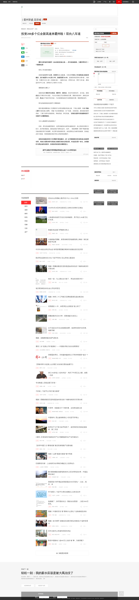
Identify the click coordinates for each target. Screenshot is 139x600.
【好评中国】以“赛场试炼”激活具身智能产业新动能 (54, 445)
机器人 (41, 449)
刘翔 (53, 309)
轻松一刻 (61, 282)
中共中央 (45, 253)
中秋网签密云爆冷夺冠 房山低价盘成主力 (104, 119)
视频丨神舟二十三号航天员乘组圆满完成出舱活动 (66, 297)
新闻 (50, 201)
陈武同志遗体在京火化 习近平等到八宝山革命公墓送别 (55, 258)
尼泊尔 (53, 201)
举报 (87, 37)
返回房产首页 (41, 585)
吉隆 (57, 271)
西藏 (56, 319)
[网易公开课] (99, 1)
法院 (53, 333)
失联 (57, 233)
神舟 (57, 300)
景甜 (53, 487)
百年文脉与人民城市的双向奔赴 (59, 531)
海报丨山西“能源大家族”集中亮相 (60, 454)
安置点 (53, 526)
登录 (119, 1)
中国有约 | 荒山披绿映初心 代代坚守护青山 (63, 417)
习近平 (41, 253)
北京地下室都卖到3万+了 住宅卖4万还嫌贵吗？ (105, 122)
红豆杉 (53, 222)
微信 (26, 52)
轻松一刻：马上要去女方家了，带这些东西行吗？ (66, 279)
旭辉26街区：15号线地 (99, 148)
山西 (57, 457)
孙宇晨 (56, 506)
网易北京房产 (30, 29)
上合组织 (42, 467)
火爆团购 (114, 33)
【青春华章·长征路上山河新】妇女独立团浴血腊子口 (54, 364)
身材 (53, 282)
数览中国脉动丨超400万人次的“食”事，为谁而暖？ (66, 540)
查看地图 (74, 50)
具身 (44, 449)
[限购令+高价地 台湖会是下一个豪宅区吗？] (112, 194)
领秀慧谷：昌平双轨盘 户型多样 (102, 161)
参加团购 (44, 23)
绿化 (53, 421)
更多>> (114, 172)
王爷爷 (53, 377)
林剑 (53, 211)
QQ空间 (27, 56)
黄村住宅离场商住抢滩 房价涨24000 (99, 203)
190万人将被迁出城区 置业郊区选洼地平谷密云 (105, 107)
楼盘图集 (100, 71)
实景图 (106, 87)
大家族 (53, 457)
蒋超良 (53, 244)
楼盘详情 (57, 56)
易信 (26, 48)
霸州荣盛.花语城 (45, 43)
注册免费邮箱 (125, 1)
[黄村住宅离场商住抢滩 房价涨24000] (99, 194)
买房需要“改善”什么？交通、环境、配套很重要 (105, 128)
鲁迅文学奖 (57, 534)
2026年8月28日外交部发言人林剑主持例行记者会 (65, 208)
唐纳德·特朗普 (55, 358)
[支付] (110, 1)
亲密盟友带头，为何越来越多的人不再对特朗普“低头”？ (68, 355)
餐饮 (53, 544)
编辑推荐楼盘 (97, 172)
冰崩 (41, 341)
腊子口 (41, 367)
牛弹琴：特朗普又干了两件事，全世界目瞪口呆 (65, 408)
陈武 (41, 261)
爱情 (56, 487)
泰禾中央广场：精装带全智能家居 (102, 152)
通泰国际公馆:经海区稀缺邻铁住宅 (102, 163)
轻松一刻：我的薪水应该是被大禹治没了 (47, 573)
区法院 (56, 333)
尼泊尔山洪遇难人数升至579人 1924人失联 (63, 198)
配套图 (109, 87)
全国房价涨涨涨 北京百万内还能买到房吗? (104, 110)
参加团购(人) (70, 56)
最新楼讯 (37, 23)
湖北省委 (57, 244)
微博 (26, 61)
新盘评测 (96, 137)
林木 (56, 421)
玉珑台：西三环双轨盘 (112, 148)
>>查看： (96, 87)
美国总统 (61, 411)
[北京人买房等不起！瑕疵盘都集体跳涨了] (99, 182)
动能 (56, 515)
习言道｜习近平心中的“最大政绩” (48, 391)
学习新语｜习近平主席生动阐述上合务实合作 (64, 492)
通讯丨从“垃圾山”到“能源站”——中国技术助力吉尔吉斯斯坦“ (58, 346)
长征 (44, 367)
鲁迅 (53, 534)
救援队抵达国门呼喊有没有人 (58, 230)
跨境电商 (54, 477)
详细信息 (31, 23)
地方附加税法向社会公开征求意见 (48, 288)
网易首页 (5, 1)
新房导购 (99, 99)
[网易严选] (105, 1)
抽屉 (57, 432)
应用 (9, 1)
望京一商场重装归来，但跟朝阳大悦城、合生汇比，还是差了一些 (57, 152)
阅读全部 (114, 71)
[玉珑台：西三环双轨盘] (112, 141)
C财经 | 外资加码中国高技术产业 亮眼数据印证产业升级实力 (57, 437)
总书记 (44, 394)
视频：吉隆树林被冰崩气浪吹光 (47, 338)
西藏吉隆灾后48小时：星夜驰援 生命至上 (63, 316)
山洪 (57, 201)
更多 (26, 65)
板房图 (102, 87)
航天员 (53, 300)
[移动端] (94, 1)
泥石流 (53, 271)
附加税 (41, 292)
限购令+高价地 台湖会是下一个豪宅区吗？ (112, 203)
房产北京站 (85, 154)
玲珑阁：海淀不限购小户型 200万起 (102, 155)
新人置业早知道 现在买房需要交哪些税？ (104, 116)
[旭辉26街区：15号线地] (99, 141)
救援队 (53, 233)
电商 (57, 477)
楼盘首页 (24, 23)
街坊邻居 (57, 377)
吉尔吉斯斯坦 (42, 350)
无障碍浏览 (15, 1)
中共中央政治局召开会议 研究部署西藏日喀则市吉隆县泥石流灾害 (59, 249)
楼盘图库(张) (63, 56)
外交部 (56, 211)
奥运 (56, 309)
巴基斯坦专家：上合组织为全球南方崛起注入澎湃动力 (55, 463)
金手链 (53, 432)
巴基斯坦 (46, 467)
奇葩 (56, 282)
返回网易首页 (27, 585)
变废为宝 (48, 350)
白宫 (60, 358)
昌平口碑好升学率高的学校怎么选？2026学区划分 (59, 150)
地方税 (44, 292)
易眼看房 (96, 180)
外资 (41, 440)
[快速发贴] (22, 44)
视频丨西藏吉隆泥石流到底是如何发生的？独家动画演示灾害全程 (59, 399)
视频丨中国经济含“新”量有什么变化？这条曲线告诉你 (67, 511)
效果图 (99, 84)
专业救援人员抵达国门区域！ (46, 383)
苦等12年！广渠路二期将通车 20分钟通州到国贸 (106, 113)
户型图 (99, 87)
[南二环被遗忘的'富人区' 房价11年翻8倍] (112, 182)
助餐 (56, 544)
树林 (43, 341)
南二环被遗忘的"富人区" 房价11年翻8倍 (112, 191)
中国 (43, 440)
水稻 (57, 222)
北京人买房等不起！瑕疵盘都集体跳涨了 (99, 191)
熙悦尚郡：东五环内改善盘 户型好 (102, 158)
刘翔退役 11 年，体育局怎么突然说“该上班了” (64, 306)
